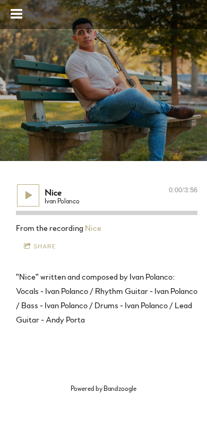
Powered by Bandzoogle (103, 388)
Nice (93, 228)
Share (44, 246)
